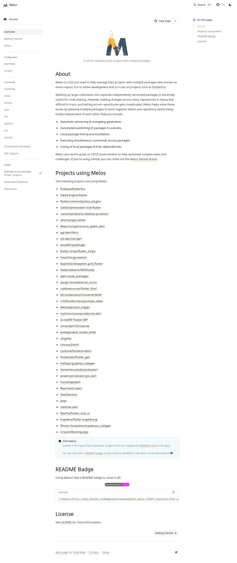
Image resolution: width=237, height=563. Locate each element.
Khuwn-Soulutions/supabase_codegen (85, 426)
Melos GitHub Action (143, 159)
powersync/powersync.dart (78, 376)
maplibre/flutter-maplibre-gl (79, 419)
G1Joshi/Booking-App (74, 432)
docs (167, 445)
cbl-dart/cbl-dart (71, 239)
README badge (94, 453)
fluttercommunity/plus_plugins (80, 201)
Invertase (79, 552)
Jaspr (63, 401)
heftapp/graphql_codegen (77, 363)
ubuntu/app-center (73, 220)
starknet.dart (69, 407)
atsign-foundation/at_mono (78, 282)
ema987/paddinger (73, 245)
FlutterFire (159, 87)
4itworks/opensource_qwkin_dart (82, 226)
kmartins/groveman (73, 257)
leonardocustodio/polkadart (79, 370)
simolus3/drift (69, 345)
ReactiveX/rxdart (71, 388)
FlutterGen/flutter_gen (75, 357)
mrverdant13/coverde (74, 326)
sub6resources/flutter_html (78, 289)
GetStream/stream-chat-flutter (80, 207)
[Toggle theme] (230, 5)
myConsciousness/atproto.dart (80, 313)
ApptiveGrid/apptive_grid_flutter (81, 264)
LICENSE (66, 522)
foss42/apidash (70, 382)
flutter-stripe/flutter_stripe (77, 251)
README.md (147, 445)
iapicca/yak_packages (74, 276)
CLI (71, 82)
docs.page (62, 552)
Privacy (94, 552)
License (202, 41)
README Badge (207, 36)
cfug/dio (65, 338)
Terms (105, 552)
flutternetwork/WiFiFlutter (77, 270)
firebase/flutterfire (72, 189)
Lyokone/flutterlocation (75, 351)
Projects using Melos (210, 31)
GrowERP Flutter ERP (74, 320)
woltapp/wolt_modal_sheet (78, 332)
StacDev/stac (68, 394)
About (201, 26)
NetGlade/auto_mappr (75, 307)
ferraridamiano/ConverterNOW (81, 295)
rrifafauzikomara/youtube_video (81, 301)
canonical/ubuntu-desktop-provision (84, 214)
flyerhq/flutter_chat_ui (75, 413)
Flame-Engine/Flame (73, 195)
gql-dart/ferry (69, 232)
